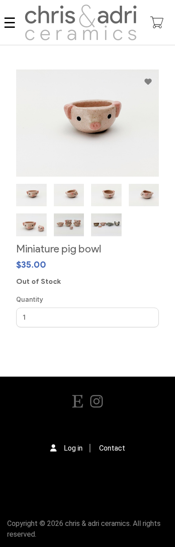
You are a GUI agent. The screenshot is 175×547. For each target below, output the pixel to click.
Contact (112, 448)
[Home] (81, 22)
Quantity (29, 299)
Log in (73, 448)
